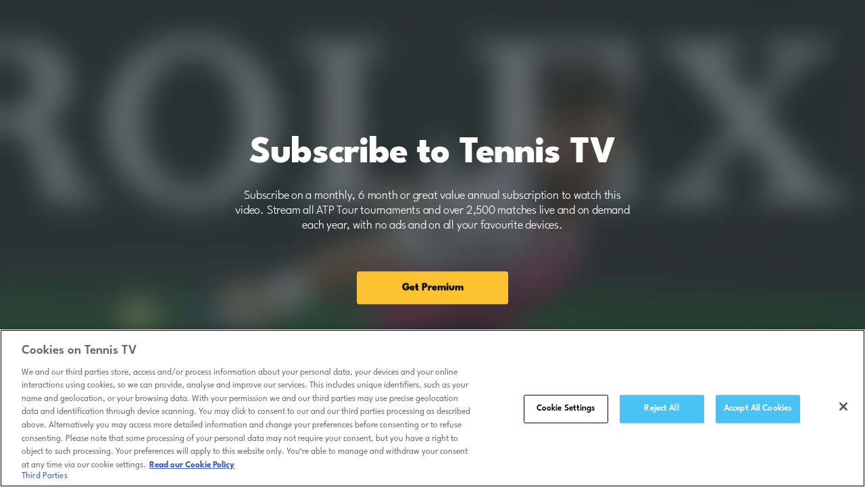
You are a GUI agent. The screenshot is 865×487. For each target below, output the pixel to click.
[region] (432, 408)
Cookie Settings (566, 408)
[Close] (843, 406)
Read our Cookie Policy (191, 465)
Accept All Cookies (757, 408)
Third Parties (45, 476)
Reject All (661, 408)
